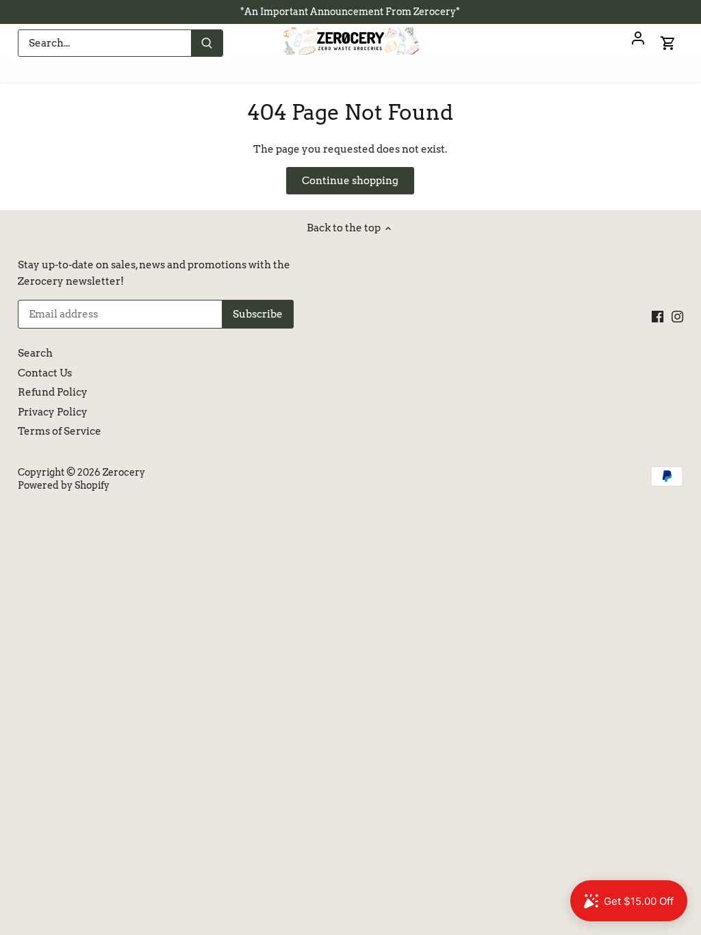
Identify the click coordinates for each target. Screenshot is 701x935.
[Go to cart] (668, 43)
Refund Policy (53, 392)
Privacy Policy (53, 412)
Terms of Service (59, 431)
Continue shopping (350, 181)
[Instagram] (677, 316)
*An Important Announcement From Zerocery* (350, 11)
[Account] (638, 43)
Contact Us (45, 373)
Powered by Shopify (64, 485)
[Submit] (206, 43)
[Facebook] (657, 316)
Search (35, 353)
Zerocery (124, 472)
